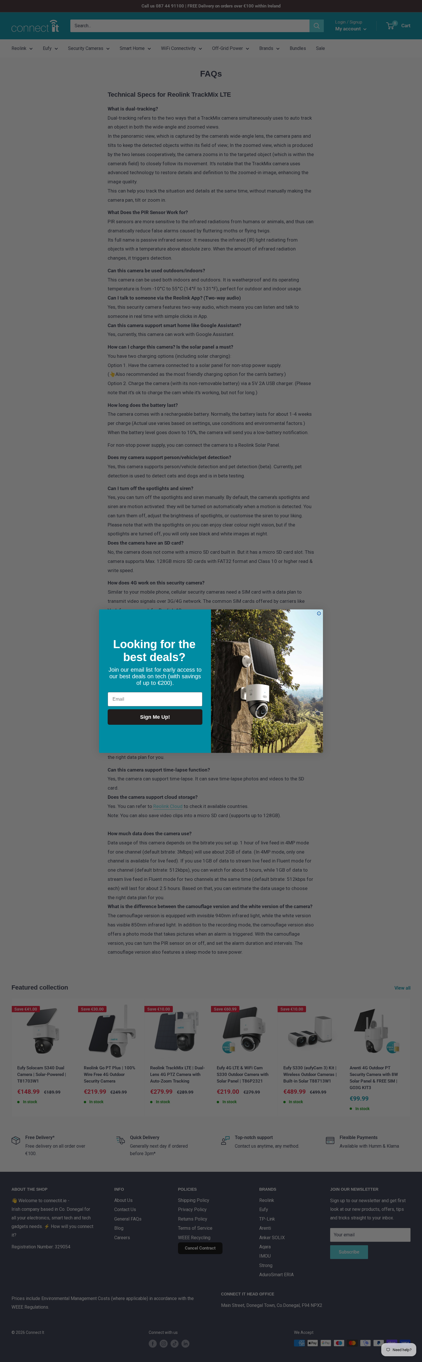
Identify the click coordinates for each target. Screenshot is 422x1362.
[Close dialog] (319, 613)
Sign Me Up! (155, 717)
